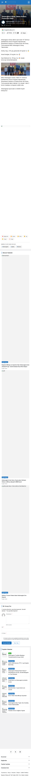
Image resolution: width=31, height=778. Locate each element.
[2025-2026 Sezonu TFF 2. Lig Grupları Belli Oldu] (15, 663)
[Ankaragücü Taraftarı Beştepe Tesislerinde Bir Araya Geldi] (15, 655)
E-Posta (4, 633)
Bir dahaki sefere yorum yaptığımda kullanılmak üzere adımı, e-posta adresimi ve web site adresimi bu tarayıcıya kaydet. (16, 639)
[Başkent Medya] (10, 2)
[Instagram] (20, 752)
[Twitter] (15, 752)
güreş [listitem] (12, 246)
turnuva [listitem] (19, 246)
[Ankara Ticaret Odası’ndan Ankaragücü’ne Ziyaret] (15, 542)
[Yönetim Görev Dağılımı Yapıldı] (15, 710)
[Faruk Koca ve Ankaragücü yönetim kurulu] (15, 680)
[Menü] (2, 2)
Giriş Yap (16, 643)
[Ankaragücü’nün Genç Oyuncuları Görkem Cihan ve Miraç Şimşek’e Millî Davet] (15, 427)
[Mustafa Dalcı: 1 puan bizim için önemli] (15, 688)
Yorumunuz (9, 614)
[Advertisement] (15, 108)
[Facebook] (11, 752)
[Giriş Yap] (29, 2)
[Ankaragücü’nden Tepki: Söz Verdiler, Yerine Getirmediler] (15, 703)
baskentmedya (10, 21)
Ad (3, 627)
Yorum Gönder (6, 643)
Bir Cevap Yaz (7, 606)
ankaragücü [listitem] (5, 246)
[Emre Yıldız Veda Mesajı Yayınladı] (15, 695)
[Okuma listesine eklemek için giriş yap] (2, 36)
